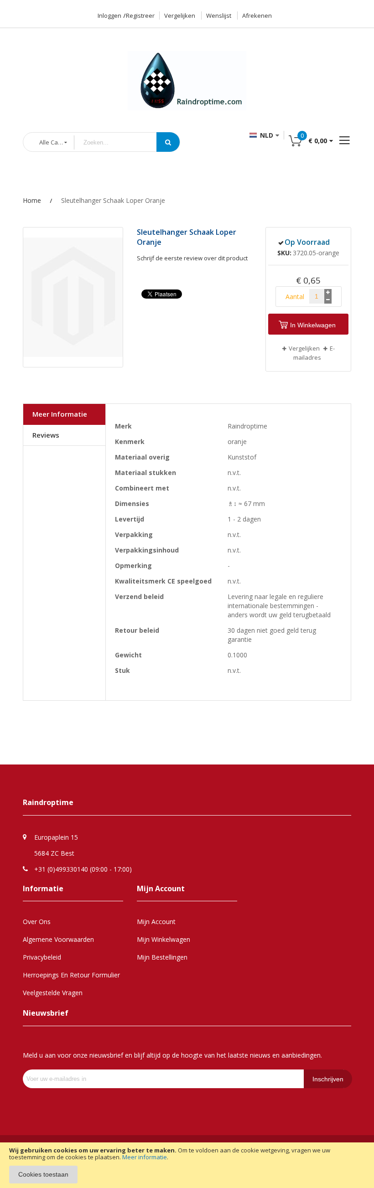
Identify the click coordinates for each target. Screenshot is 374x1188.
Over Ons (37, 921)
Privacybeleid (42, 957)
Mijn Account (156, 921)
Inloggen (109, 15)
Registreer (140, 15)
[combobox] (122, 142)
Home (32, 200)
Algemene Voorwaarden (58, 939)
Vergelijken (179, 15)
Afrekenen (257, 15)
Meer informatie (144, 1157)
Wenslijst (218, 15)
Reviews (45, 434)
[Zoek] (168, 142)
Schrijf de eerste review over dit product (192, 258)
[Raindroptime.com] (187, 69)
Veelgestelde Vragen (53, 992)
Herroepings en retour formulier (71, 975)
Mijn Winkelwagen (163, 939)
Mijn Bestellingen (162, 957)
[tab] (64, 414)
